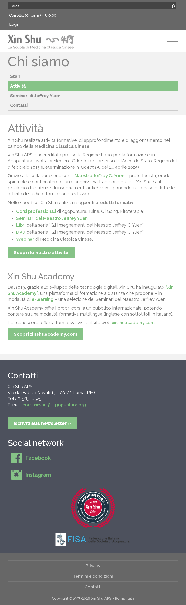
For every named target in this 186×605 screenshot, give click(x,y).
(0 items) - (40, 15)
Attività (18, 85)
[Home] (41, 41)
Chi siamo (38, 62)
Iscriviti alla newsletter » (42, 423)
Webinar (25, 239)
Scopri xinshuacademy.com (45, 334)
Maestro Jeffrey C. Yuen (99, 175)
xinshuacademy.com (133, 322)
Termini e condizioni (93, 576)
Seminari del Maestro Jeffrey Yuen (52, 218)
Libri (20, 225)
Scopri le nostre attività (41, 252)
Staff (15, 76)
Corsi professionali (36, 211)
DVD (20, 232)
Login (14, 24)
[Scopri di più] (93, 508)
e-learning (43, 299)
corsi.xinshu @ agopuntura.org (54, 404)
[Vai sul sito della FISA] (93, 539)
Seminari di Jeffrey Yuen (35, 95)
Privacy (93, 565)
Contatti (19, 105)
